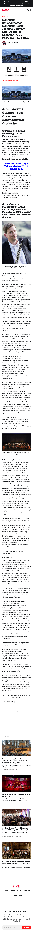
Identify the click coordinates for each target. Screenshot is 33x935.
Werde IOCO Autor (16, 890)
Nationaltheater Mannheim (10, 81)
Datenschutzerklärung (17, 893)
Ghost (20, 899)
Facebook (27, 890)
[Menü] (30, 10)
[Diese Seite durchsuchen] (28, 10)
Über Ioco (6, 890)
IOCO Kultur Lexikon (16, 895)
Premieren (5, 16)
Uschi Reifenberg (12, 42)
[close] (31, 3)
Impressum (6, 893)
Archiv (29, 893)
